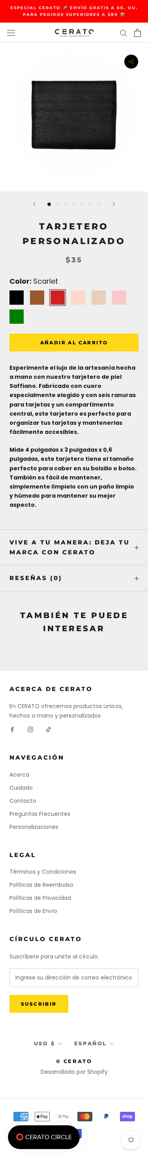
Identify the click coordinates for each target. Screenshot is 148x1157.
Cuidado (21, 788)
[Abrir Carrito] (137, 33)
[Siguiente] (113, 204)
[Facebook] (12, 729)
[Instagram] (30, 729)
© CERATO (74, 1061)
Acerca (19, 775)
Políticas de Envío (33, 911)
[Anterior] (34, 204)
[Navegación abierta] (11, 33)
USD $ (44, 1043)
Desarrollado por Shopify (74, 1072)
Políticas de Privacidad (40, 898)
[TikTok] (48, 729)
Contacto (22, 801)
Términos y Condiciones (42, 872)
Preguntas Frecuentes (39, 814)
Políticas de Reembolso (41, 885)
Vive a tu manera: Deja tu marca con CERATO (69, 547)
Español (90, 1043)
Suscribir (39, 1004)
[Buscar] (123, 32)
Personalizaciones (33, 827)
